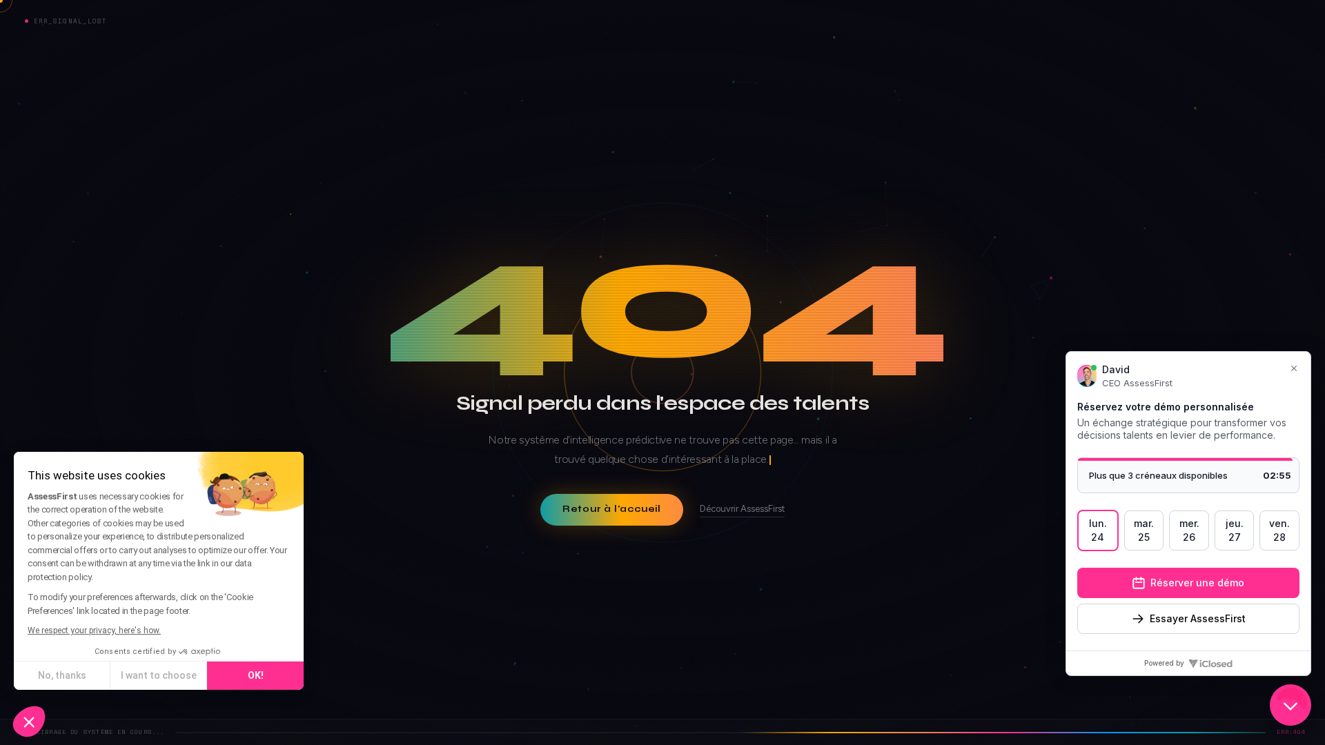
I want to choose (159, 675)
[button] (29, 721)
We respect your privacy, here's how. (94, 630)
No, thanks (62, 675)
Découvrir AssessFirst (742, 509)
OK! (256, 675)
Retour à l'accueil (611, 509)
